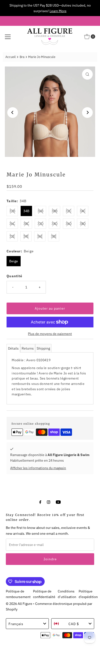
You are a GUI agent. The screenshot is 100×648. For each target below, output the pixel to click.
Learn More (58, 11)
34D (54, 223)
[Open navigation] (7, 36)
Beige (13, 261)
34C (83, 211)
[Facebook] (40, 502)
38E (54, 236)
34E (26, 236)
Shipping (43, 348)
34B (26, 211)
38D (83, 223)
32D (40, 223)
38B (54, 211)
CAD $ (73, 623)
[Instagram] (48, 502)
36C (12, 223)
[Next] (87, 112)
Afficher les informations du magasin (38, 468)
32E (12, 236)
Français (15, 623)
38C (26, 223)
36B (40, 211)
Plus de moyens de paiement (50, 333)
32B (12, 211)
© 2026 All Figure (19, 603)
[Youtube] (58, 502)
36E (40, 236)
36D (69, 223)
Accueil (10, 57)
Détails (13, 348)
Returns (28, 348)
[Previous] (12, 112)
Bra (22, 57)
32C (69, 211)
